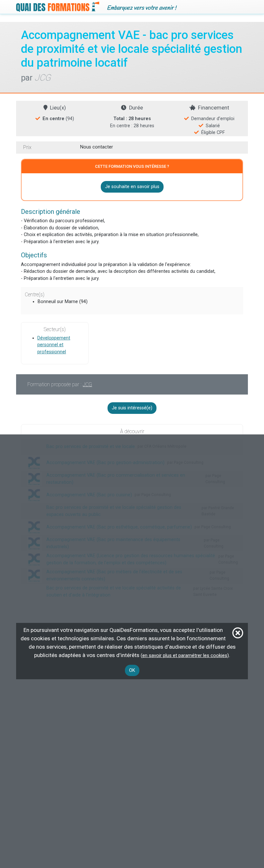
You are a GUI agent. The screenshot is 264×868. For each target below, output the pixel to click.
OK (132, 670)
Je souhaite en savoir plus (132, 186)
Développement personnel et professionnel (53, 345)
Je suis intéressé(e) (132, 408)
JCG (87, 384)
